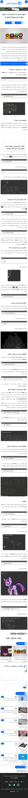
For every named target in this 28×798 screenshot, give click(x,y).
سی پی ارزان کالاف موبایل (22, 771)
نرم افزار (19, 638)
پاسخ (2, 696)
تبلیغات (25, 789)
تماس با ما (21, 789)
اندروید (21, 781)
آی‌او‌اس (11, 781)
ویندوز (15, 781)
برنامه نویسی (13, 638)
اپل (18, 781)
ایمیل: (26, 685)
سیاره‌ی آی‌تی (12, 3)
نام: (26, 682)
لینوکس (7, 638)
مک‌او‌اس (6, 781)
